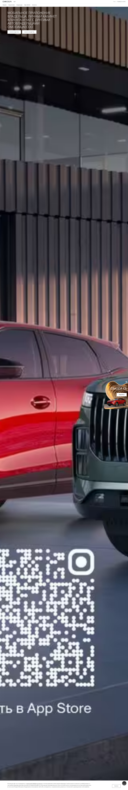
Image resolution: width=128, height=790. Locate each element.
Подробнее (122, 394)
